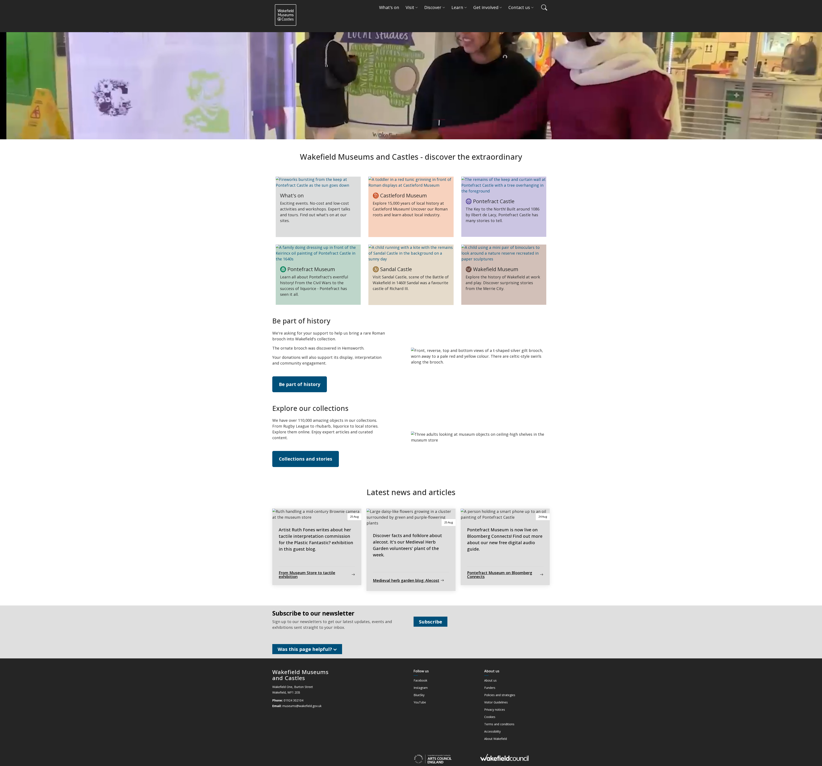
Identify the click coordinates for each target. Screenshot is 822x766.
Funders (489, 687)
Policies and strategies (499, 695)
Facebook (420, 680)
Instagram (421, 687)
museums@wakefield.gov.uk (302, 706)
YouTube (420, 702)
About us (490, 680)
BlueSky (419, 695)
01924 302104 (293, 700)
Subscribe (430, 621)
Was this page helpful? (305, 649)
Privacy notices (494, 709)
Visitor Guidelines (496, 702)
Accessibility (492, 731)
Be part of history (299, 384)
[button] (542, 8)
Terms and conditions (499, 724)
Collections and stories (305, 459)
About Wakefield (495, 738)
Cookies (489, 716)
